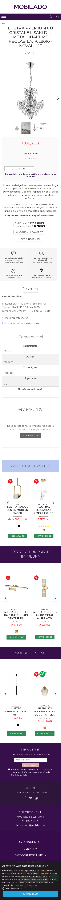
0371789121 (32, 821)
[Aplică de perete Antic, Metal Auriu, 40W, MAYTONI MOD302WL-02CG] (44, 587)
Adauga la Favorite (30, 232)
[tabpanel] (30, 91)
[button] (30, 888)
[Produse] (4, 17)
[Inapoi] (2, 23)
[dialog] (30, 880)
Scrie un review (31, 435)
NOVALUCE (43, 504)
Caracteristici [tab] (30, 337)
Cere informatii (30, 239)
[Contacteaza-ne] (43, 16)
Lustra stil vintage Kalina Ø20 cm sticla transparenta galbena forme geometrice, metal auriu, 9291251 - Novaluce (44, 711)
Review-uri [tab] (30, 409)
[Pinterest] (30, 798)
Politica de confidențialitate (26, 885)
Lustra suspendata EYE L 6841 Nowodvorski (16, 711)
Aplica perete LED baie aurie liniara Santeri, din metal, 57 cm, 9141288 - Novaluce (16, 615)
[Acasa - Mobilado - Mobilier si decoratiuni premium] (30, 7)
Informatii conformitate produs (20, 323)
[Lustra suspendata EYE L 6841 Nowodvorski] (16, 684)
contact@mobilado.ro (32, 825)
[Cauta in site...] (57, 16)
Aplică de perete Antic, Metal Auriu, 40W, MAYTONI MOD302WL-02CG (44, 615)
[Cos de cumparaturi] (51, 16)
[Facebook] (25, 798)
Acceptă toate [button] (30, 894)
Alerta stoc (20, 169)
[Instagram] (36, 798)
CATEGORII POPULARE (29, 855)
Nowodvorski (16, 706)
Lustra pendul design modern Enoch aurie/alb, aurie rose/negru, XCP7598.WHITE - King (17, 510)
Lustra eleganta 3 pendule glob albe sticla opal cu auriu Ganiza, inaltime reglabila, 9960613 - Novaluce (43, 510)
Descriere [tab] (30, 289)
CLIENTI (29, 848)
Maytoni (44, 609)
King (18, 504)
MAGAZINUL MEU (29, 841)
